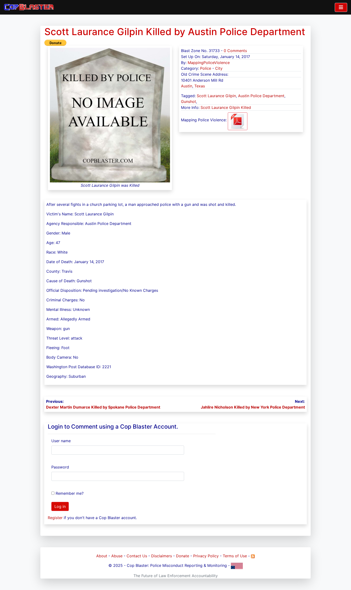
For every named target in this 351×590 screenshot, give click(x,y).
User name (61, 440)
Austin (186, 86)
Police (205, 68)
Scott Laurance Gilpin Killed (226, 107)
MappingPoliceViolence (209, 62)
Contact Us (137, 555)
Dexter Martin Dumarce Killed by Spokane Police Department (103, 407)
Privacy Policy (206, 555)
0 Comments (235, 50)
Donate (182, 555)
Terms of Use (235, 555)
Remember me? (70, 493)
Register (55, 517)
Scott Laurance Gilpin (216, 95)
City (219, 68)
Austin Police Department (261, 95)
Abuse (116, 555)
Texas (199, 86)
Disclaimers (161, 555)
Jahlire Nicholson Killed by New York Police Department (253, 407)
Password (60, 467)
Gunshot (188, 101)
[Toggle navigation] (341, 7)
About (101, 555)
